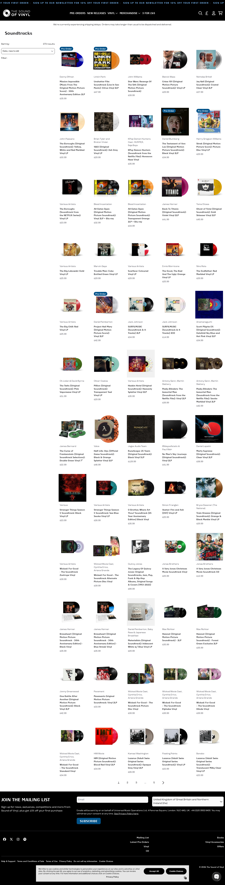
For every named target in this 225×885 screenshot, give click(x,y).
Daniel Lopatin (203, 446)
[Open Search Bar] (200, 13)
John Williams (135, 77)
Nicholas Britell (204, 77)
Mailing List (143, 837)
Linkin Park (100, 77)
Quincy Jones (135, 564)
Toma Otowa (202, 204)
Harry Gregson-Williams (208, 139)
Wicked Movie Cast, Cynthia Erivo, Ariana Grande (104, 567)
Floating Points (169, 754)
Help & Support (8, 861)
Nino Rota (201, 266)
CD (147, 851)
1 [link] (118, 782)
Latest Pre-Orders (139, 842)
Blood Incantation (103, 204)
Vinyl (146, 846)
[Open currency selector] (207, 13)
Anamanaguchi (204, 322)
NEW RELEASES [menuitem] (96, 13)
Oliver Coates (101, 381)
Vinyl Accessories (214, 842)
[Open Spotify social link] (24, 839)
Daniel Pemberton (103, 322)
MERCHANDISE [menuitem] (128, 13)
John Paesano (67, 139)
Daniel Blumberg (170, 139)
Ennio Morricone (170, 266)
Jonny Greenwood (69, 692)
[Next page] (163, 783)
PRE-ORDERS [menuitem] (77, 13)
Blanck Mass (168, 77)
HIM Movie (99, 754)
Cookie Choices (106, 861)
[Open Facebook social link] (4, 839)
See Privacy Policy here (126, 814)
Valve (96, 446)
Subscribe (89, 821)
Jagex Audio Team (137, 446)
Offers (220, 846)
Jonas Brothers (170, 564)
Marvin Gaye (100, 266)
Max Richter (168, 629)
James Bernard (68, 446)
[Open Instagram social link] (18, 839)
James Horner (170, 204)
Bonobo (200, 754)
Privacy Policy (65, 861)
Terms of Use (52, 861)
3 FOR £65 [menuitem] (148, 13)
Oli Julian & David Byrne (72, 381)
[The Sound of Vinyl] (16, 13)
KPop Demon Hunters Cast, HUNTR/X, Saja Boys (139, 142)
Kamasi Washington (138, 754)
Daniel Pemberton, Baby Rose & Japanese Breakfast (140, 632)
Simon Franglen (170, 505)
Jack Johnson (135, 322)
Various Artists (68, 204)
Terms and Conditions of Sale (30, 861)
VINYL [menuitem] (111, 13)
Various (64, 505)
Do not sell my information (85, 861)
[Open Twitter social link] (11, 839)
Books (220, 837)
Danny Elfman (67, 77)
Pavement (99, 692)
